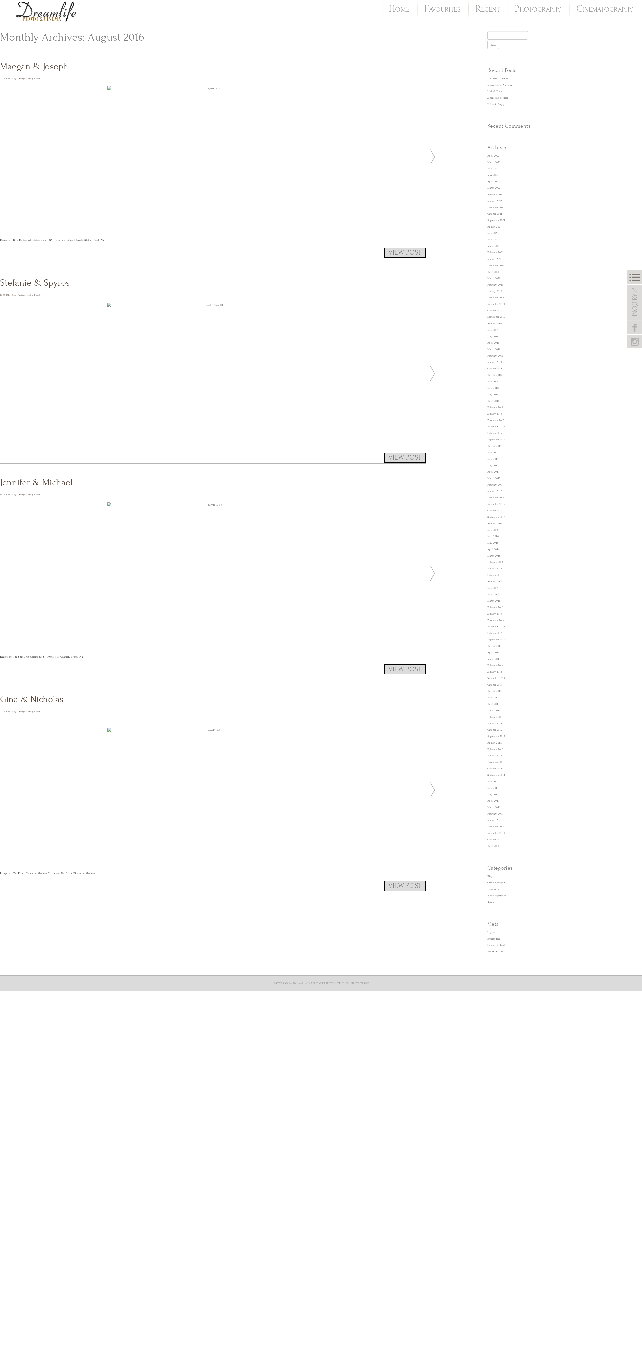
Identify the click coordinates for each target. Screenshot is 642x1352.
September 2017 (496, 439)
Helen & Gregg (495, 104)
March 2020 (494, 278)
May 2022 (493, 175)
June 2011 (493, 788)
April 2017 (493, 471)
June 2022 (493, 168)
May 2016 (493, 542)
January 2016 (494, 568)
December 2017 (496, 420)
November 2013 (496, 678)
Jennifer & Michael (36, 483)
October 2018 (494, 368)
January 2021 (494, 259)
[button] (431, 156)
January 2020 (494, 291)
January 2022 (494, 201)
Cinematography (604, 9)
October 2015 (494, 575)
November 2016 (496, 504)
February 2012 (495, 749)
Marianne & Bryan (497, 78)
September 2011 (496, 775)
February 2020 (495, 284)
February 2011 (495, 813)
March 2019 (494, 349)
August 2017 (494, 446)
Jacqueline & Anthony (499, 85)
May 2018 (493, 394)
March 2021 (494, 246)
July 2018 (493, 381)
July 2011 (493, 781)
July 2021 (493, 233)
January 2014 (494, 671)
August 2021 (494, 226)
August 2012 (494, 742)
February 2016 (495, 562)
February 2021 (495, 252)
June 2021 (493, 239)
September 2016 (496, 517)
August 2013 (494, 691)
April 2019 (493, 342)
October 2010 (494, 839)
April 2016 (493, 549)
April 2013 (493, 704)
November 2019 (496, 304)
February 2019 (495, 355)
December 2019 (496, 297)
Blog (14, 78)
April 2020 (493, 272)
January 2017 (494, 491)
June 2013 (493, 697)
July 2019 (493, 330)
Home (399, 9)
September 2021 (496, 220)
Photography (538, 9)
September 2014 (496, 639)
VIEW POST (405, 253)
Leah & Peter (494, 91)
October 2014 (494, 633)
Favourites (442, 9)
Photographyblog (25, 78)
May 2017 (493, 465)
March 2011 (494, 807)
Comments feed (496, 945)
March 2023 (494, 162)
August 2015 (494, 581)
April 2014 (493, 652)
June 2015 (493, 594)
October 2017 (494, 433)
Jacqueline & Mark (498, 97)
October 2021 (494, 213)
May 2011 (493, 794)
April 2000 (493, 846)
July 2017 (493, 452)
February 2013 (495, 717)
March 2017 (494, 478)
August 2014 (494, 646)
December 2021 (496, 207)
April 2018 (493, 401)
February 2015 (495, 607)
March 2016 (494, 555)
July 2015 (493, 588)
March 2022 (494, 187)
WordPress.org (495, 951)
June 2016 (493, 536)
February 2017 (495, 484)
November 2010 (496, 833)
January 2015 (494, 613)
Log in (491, 932)
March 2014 (494, 659)
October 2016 (494, 510)
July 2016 (493, 530)
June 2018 (493, 388)
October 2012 (494, 729)
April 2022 (493, 181)
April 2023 (493, 155)
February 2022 (495, 194)
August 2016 (494, 523)
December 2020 (496, 265)
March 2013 (494, 710)
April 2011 (493, 800)
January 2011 (494, 820)
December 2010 (496, 826)
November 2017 (496, 426)
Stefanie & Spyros (35, 283)
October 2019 (494, 310)
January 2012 (494, 755)
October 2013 (494, 684)
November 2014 (496, 626)
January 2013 (494, 723)
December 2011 (496, 762)
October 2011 (494, 768)
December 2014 (496, 620)
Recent (488, 9)
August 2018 (494, 375)
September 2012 (496, 736)
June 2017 (493, 459)
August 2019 (494, 323)
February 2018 (495, 407)
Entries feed (494, 938)
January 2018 (494, 413)
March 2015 (494, 600)
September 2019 (496, 316)
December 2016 (496, 497)
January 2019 (494, 362)
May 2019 (493, 336)
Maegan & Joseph (34, 66)
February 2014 (495, 665)
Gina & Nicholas (32, 699)
